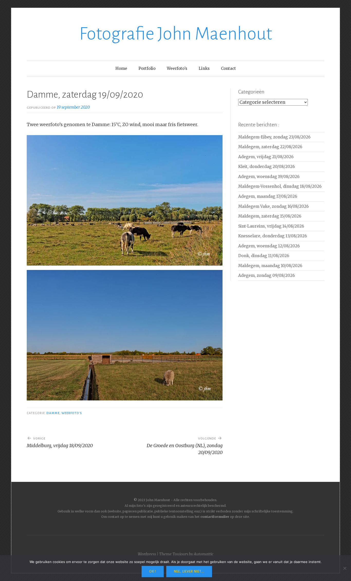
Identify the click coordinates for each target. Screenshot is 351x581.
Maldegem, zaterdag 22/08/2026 (270, 146)
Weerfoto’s (177, 68)
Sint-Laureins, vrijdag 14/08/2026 (271, 226)
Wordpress (147, 554)
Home (121, 68)
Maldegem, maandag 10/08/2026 (270, 265)
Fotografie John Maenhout (175, 33)
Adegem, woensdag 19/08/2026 (268, 176)
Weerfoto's (71, 413)
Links (204, 68)
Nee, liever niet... (189, 571)
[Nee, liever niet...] (344, 568)
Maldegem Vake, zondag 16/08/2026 (273, 206)
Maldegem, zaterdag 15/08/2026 (269, 216)
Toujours (180, 554)
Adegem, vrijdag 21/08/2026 (265, 156)
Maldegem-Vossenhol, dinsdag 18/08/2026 (279, 186)
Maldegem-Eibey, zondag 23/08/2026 (274, 137)
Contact (228, 68)
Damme (53, 413)
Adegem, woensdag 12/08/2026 (269, 245)
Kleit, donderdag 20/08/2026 (266, 166)
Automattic (204, 554)
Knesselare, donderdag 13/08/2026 (272, 235)
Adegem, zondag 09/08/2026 (266, 275)
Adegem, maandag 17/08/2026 (267, 196)
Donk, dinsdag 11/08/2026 (263, 255)
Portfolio (146, 68)
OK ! (152, 571)
